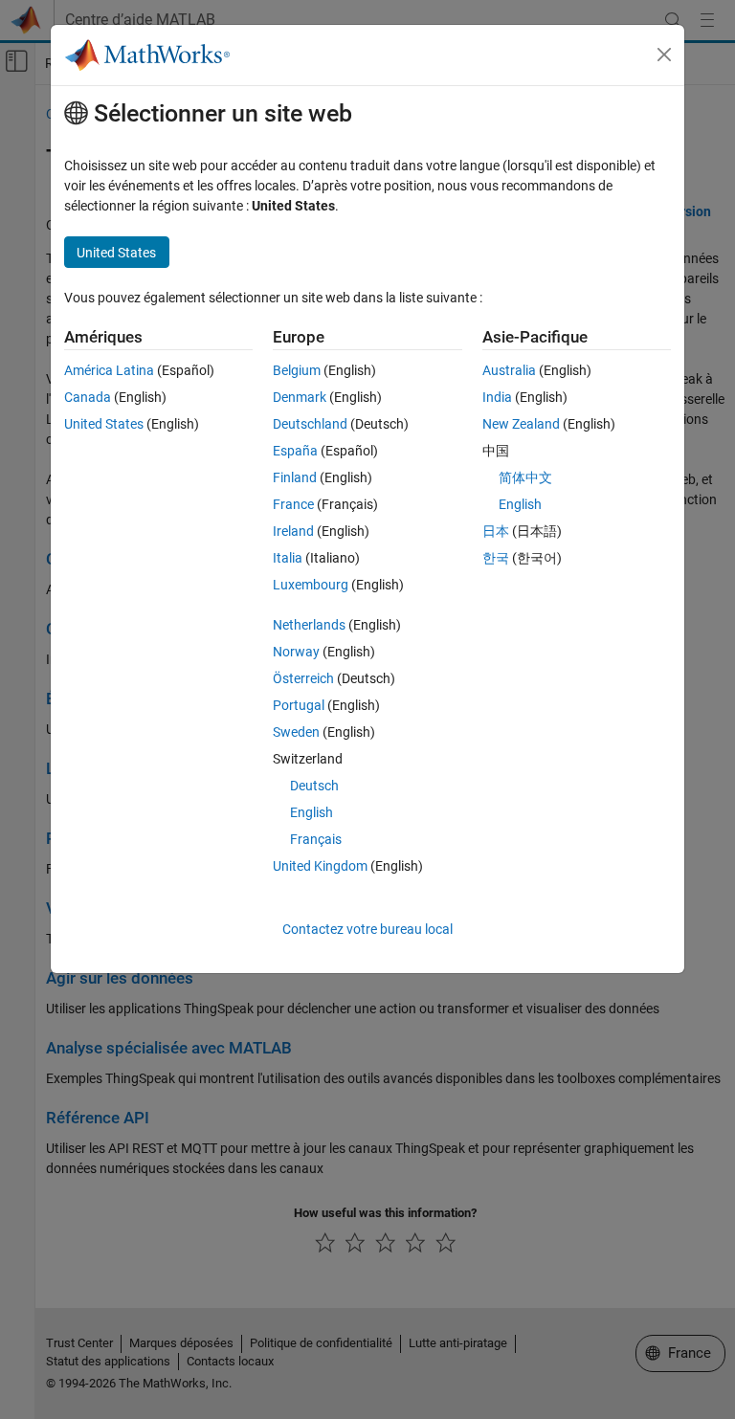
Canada (87, 397)
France (293, 504)
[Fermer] (664, 54)
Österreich (303, 678)
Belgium (297, 370)
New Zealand (521, 424)
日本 (495, 531)
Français (316, 839)
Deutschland (310, 424)
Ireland (293, 531)
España (295, 450)
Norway (296, 651)
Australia (509, 370)
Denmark (299, 397)
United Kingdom (320, 866)
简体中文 (525, 477)
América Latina (109, 370)
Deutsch (314, 785)
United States (104, 424)
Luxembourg (310, 584)
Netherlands (309, 624)
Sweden (296, 732)
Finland (295, 477)
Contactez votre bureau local (367, 929)
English (311, 812)
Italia (287, 557)
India (497, 397)
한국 (495, 557)
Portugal (298, 705)
